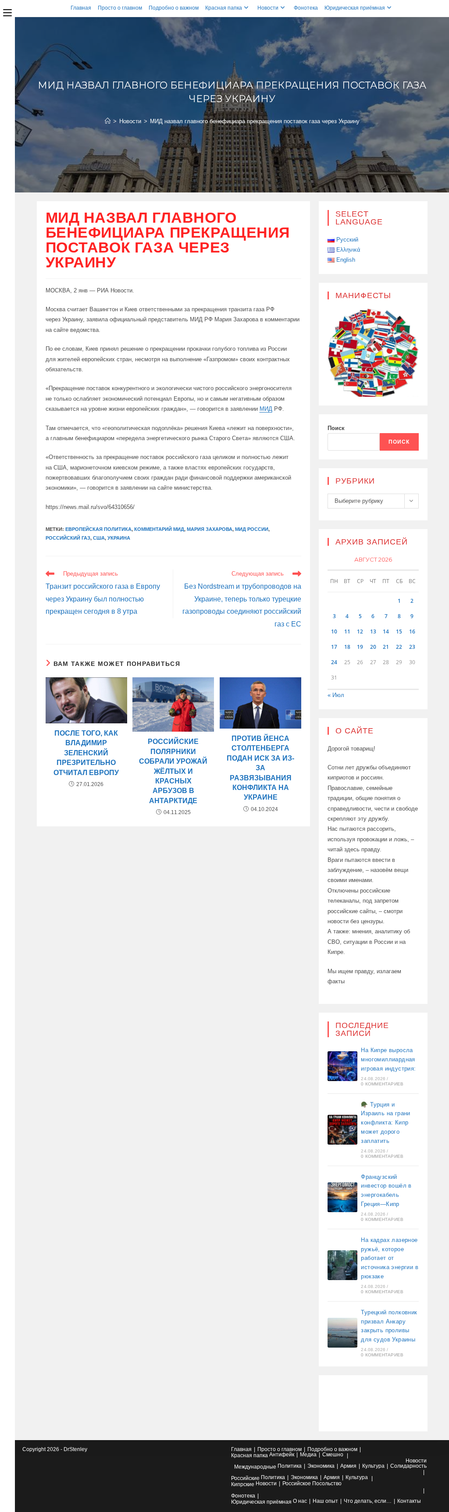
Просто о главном (120, 8)
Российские (245, 1478)
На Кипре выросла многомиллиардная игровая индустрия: (388, 1059)
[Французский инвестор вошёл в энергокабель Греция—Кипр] (342, 1197)
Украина (118, 538)
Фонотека (306, 8)
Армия (348, 1466)
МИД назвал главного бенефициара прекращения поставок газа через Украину (255, 121)
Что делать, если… (368, 1501)
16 (412, 631)
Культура (373, 1466)
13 (373, 631)
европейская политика (98, 529)
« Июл (336, 695)
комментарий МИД (159, 529)
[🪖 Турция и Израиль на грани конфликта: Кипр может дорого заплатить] (342, 1130)
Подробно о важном (174, 8)
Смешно (332, 1455)
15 (399, 631)
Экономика (321, 1466)
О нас (300, 1501)
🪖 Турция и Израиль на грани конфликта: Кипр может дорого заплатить (385, 1122)
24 (334, 662)
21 (386, 647)
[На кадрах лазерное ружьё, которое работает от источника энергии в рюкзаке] (342, 1265)
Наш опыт (325, 1501)
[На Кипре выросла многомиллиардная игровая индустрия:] (342, 1066)
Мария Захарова (209, 529)
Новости (267, 8)
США (99, 538)
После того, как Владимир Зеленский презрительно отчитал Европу (86, 752)
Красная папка (223, 8)
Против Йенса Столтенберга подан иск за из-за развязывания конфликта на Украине (260, 768)
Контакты (409, 1501)
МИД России (251, 529)
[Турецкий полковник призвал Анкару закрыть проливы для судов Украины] (342, 1333)
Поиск (336, 428)
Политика (290, 1466)
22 (399, 647)
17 (334, 647)
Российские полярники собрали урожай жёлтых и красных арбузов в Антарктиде (173, 771)
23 (412, 647)
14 (386, 631)
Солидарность (408, 1466)
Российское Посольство (312, 1483)
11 (347, 631)
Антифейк (281, 1455)
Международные (255, 1467)
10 (334, 631)
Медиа (308, 1455)
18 (347, 647)
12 (360, 631)
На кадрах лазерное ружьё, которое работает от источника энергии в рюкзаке (389, 1258)
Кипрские (242, 1484)
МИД (266, 409)
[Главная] (107, 121)
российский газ (68, 538)
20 (373, 647)
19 (360, 647)
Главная (81, 8)
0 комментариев (382, 1084)
